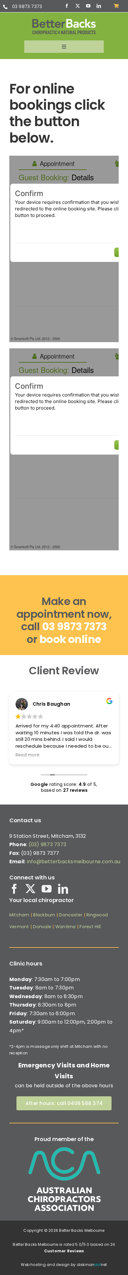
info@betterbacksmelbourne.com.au (74, 861)
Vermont (19, 927)
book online (70, 639)
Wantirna (65, 927)
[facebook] (67, 6)
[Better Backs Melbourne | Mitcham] (64, 21)
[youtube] (88, 6)
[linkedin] (99, 6)
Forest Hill (90, 927)
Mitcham (19, 915)
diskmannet (92, 1264)
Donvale (42, 927)
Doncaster (70, 915)
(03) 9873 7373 (47, 844)
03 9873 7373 (27, 6)
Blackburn (44, 915)
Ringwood (97, 915)
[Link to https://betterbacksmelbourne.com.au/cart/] (116, 6)
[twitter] (77, 6)
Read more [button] (27, 755)
